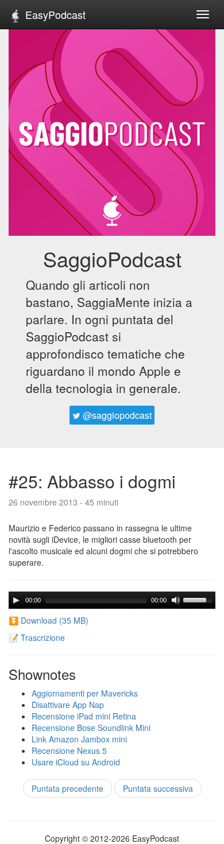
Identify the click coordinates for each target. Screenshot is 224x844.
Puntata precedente (67, 788)
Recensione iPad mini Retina (84, 716)
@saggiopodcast (116, 415)
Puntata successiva (158, 788)
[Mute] (175, 600)
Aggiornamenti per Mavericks (85, 693)
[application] (112, 600)
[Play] (16, 600)
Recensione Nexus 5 (69, 750)
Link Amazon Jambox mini (79, 739)
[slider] (199, 599)
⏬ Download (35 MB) (48, 620)
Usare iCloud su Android (76, 762)
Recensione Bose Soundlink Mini (91, 727)
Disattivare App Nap (68, 704)
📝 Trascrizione (37, 637)
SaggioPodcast (112, 258)
